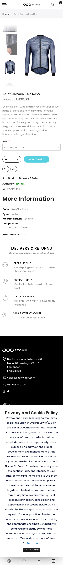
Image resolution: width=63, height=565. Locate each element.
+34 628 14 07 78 (16, 384)
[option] (9, 67)
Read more (33, 543)
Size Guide (9, 178)
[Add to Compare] (13, 169)
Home (5, 14)
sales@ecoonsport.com (21, 377)
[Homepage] (39, 561)
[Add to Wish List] (5, 169)
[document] (31, 481)
